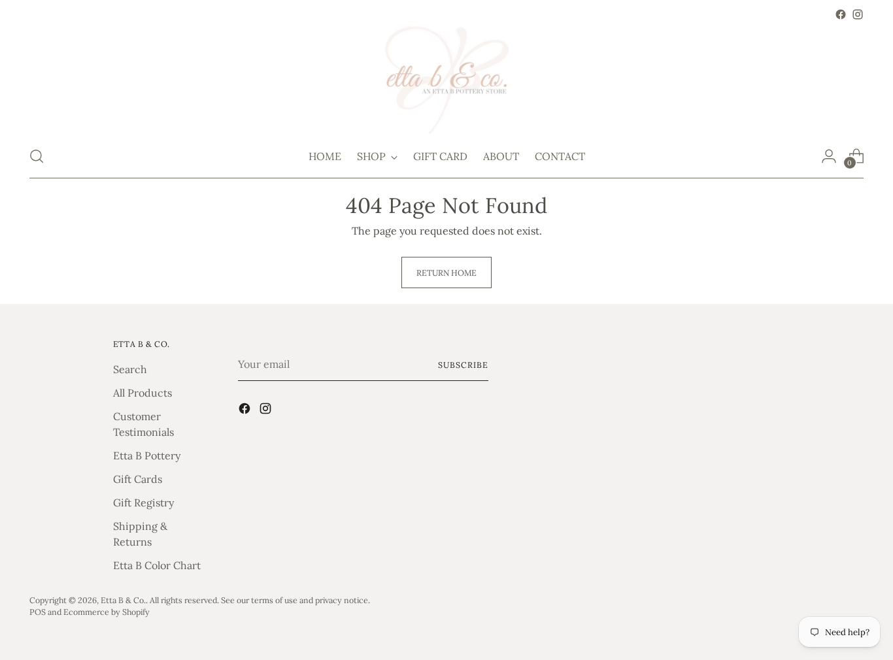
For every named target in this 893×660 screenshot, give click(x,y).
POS (37, 611)
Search (130, 369)
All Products (142, 392)
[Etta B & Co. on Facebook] (841, 14)
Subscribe (463, 364)
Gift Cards (137, 479)
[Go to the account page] (829, 156)
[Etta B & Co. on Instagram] (858, 14)
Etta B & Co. (123, 600)
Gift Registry (143, 502)
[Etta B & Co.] (446, 79)
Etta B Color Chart (157, 565)
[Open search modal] (37, 156)
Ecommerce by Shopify (106, 611)
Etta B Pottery (146, 455)
